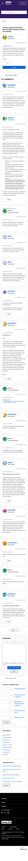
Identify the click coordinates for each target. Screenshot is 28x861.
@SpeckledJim (6, 455)
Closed (4, 763)
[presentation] (4, 648)
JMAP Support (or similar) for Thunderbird (13, 790)
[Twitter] (2, 822)
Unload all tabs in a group (9, 787)
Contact (18, 838)
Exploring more (6, 753)
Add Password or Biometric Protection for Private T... (19, 712)
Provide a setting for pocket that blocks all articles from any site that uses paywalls (13, 29)
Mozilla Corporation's (8, 841)
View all (6, 731)
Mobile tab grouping (19, 726)
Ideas (3, 20)
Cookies (10, 838)
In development (6, 756)
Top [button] (2, 857)
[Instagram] (5, 822)
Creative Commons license (7, 847)
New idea (10, 45)
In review (5, 751)
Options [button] (26, 20)
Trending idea (6, 746)
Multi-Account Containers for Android (12, 783)
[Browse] (2, 3)
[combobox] (14, 12)
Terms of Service (14, 835)
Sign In (23, 3)
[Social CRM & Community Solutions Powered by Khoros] (23, 858)
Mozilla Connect (8, 3)
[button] (4, 62)
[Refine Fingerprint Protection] (20, 75)
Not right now (6, 758)
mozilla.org (3, 835)
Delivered (5, 761)
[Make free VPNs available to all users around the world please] (22, 75)
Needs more (5, 749)
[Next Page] (17, 636)
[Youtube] (8, 822)
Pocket (5, 59)
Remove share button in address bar (19, 703)
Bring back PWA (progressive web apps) (12, 775)
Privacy (3, 838)
